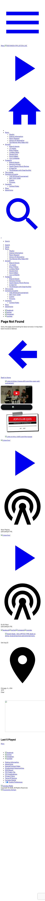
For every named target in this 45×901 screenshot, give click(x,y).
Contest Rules (14, 186)
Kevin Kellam (13, 156)
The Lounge (9, 172)
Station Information (16, 136)
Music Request (14, 138)
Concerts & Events (11, 174)
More (2, 744)
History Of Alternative (16, 140)
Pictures (12, 182)
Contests (8, 184)
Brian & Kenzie (14, 146)
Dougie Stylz (13, 154)
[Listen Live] (22, 462)
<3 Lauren (12, 148)
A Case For (13, 168)
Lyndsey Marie (14, 152)
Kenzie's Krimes (15, 164)
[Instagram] (9, 314)
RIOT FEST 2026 (15, 178)
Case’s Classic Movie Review (19, 166)
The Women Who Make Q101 (18, 142)
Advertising (9, 190)
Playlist (11, 134)
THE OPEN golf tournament (18, 176)
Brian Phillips (13, 150)
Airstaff (8, 144)
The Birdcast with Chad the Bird (20, 170)
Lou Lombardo (14, 158)
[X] (8, 312)
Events (11, 180)
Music (7, 132)
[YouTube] (8, 316)
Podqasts (8, 160)
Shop (7, 188)
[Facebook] (9, 310)
